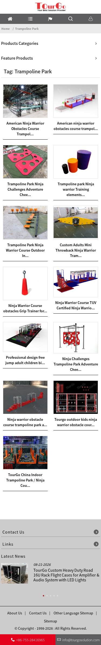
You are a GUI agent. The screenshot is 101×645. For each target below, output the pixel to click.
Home (5, 29)
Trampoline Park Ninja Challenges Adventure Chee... (25, 189)
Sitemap (50, 621)
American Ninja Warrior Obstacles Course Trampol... (25, 128)
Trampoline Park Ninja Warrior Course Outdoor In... (25, 250)
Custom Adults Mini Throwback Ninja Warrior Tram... (75, 250)
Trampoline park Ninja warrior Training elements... (76, 189)
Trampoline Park (27, 29)
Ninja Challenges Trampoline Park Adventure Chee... (76, 364)
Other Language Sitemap (73, 613)
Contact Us (38, 613)
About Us (14, 613)
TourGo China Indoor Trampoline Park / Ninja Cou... (25, 480)
